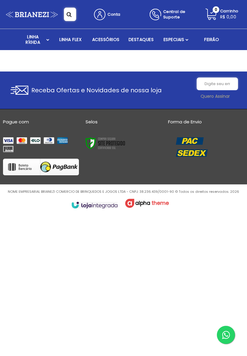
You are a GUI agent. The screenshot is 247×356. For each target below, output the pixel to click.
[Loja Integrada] (94, 205)
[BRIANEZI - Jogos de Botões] (31, 14)
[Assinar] (215, 96)
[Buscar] (69, 14)
